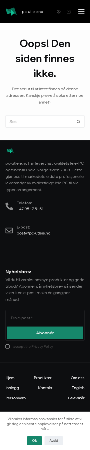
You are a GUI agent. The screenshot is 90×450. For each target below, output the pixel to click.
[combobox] (39, 121)
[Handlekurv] (68, 11)
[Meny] (81, 11)
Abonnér (45, 332)
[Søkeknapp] (78, 121)
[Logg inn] (58, 11)
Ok (34, 441)
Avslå (54, 441)
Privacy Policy (42, 346)
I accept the (32, 346)
